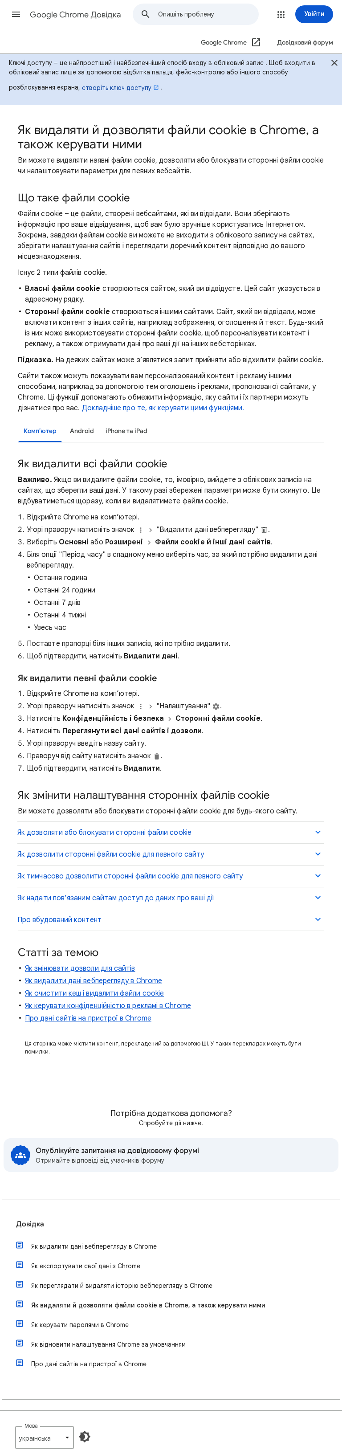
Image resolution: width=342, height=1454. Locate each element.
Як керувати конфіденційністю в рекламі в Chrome (108, 1005)
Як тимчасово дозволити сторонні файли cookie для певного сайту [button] (130, 876)
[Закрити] (334, 64)
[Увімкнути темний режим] (84, 1436)
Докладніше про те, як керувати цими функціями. (163, 408)
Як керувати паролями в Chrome (80, 1325)
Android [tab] (82, 431)
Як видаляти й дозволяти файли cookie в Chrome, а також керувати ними (148, 1305)
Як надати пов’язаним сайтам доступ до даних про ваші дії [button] (115, 898)
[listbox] (44, 1437)
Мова (31, 1425)
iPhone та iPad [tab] (126, 431)
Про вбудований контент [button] (59, 919)
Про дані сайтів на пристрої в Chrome (88, 1018)
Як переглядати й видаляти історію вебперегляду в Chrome (121, 1286)
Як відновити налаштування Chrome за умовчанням (108, 1344)
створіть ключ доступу (116, 88)
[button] (16, 14)
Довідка (30, 1224)
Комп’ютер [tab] (40, 431)
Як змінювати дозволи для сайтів (80, 968)
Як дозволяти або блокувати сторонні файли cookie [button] (104, 832)
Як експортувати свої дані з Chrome (85, 1266)
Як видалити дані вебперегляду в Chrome (93, 980)
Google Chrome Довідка (75, 15)
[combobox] (208, 14)
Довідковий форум (305, 42)
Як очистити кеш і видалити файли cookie (94, 993)
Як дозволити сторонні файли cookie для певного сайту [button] (110, 854)
